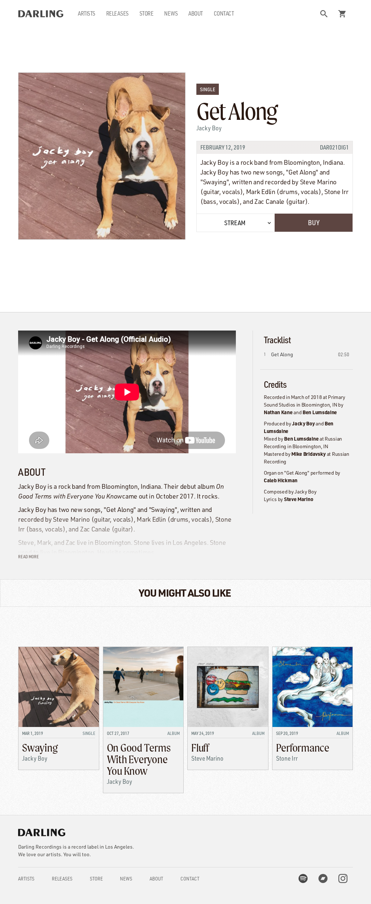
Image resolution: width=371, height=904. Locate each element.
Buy (314, 222)
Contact (224, 13)
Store (146, 13)
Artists (86, 13)
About (195, 13)
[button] (324, 13)
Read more (28, 556)
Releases (117, 13)
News (171, 13)
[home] (40, 14)
